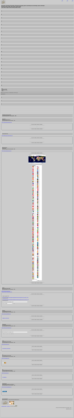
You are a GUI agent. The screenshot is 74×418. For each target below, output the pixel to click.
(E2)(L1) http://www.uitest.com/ (5, 344)
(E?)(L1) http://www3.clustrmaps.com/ (6, 122)
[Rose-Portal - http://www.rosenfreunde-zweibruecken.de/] (11, 404)
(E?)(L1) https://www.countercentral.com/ (7, 135)
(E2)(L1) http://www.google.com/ (5, 291)
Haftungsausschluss (4, 406)
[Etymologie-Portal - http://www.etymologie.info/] (4, 404)
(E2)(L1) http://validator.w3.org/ (5, 358)
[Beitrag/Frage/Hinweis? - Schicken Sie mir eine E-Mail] (16, 406)
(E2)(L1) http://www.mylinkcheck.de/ (6, 327)
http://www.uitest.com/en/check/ (6, 348)
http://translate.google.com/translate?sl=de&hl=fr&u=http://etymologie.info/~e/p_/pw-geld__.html (15, 297)
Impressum (8, 406)
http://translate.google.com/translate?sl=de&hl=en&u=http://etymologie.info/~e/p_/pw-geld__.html (15, 299)
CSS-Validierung (4, 377)
